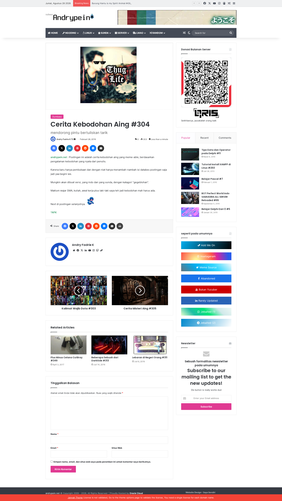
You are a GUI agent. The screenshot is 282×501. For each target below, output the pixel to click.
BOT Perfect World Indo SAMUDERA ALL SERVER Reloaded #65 (215, 197)
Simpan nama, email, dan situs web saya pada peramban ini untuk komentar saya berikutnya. (102, 461)
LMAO (139, 32)
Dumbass (57, 116)
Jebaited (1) (207, 311)
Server (122, 32)
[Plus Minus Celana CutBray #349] (68, 344)
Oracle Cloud (136, 493)
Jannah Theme (75, 497)
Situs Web (117, 448)
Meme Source (208, 267)
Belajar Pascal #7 (212, 179)
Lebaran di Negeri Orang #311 (149, 357)
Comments (225, 137)
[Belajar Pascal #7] (190, 183)
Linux (88, 32)
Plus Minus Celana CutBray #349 (66, 359)
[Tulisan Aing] (70, 17)
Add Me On (207, 245)
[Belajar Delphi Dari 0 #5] (190, 212)
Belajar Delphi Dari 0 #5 (216, 209)
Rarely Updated (208, 300)
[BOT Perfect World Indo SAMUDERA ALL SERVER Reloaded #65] (190, 198)
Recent (204, 137)
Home (54, 32)
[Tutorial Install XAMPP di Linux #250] (190, 169)
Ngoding (70, 32)
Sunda (104, 32)
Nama (54, 434)
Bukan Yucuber (207, 289)
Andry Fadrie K (63, 139)
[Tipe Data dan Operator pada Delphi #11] (190, 154)
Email (54, 448)
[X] (82, 250)
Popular (185, 137)
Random (157, 32)
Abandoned (207, 278)
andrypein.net (53, 493)
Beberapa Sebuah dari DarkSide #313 (104, 359)
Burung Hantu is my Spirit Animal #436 (111, 3)
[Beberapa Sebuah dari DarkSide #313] (109, 344)
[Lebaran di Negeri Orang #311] (150, 344)
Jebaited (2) (208, 322)
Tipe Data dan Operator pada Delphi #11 (216, 151)
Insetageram (208, 256)
